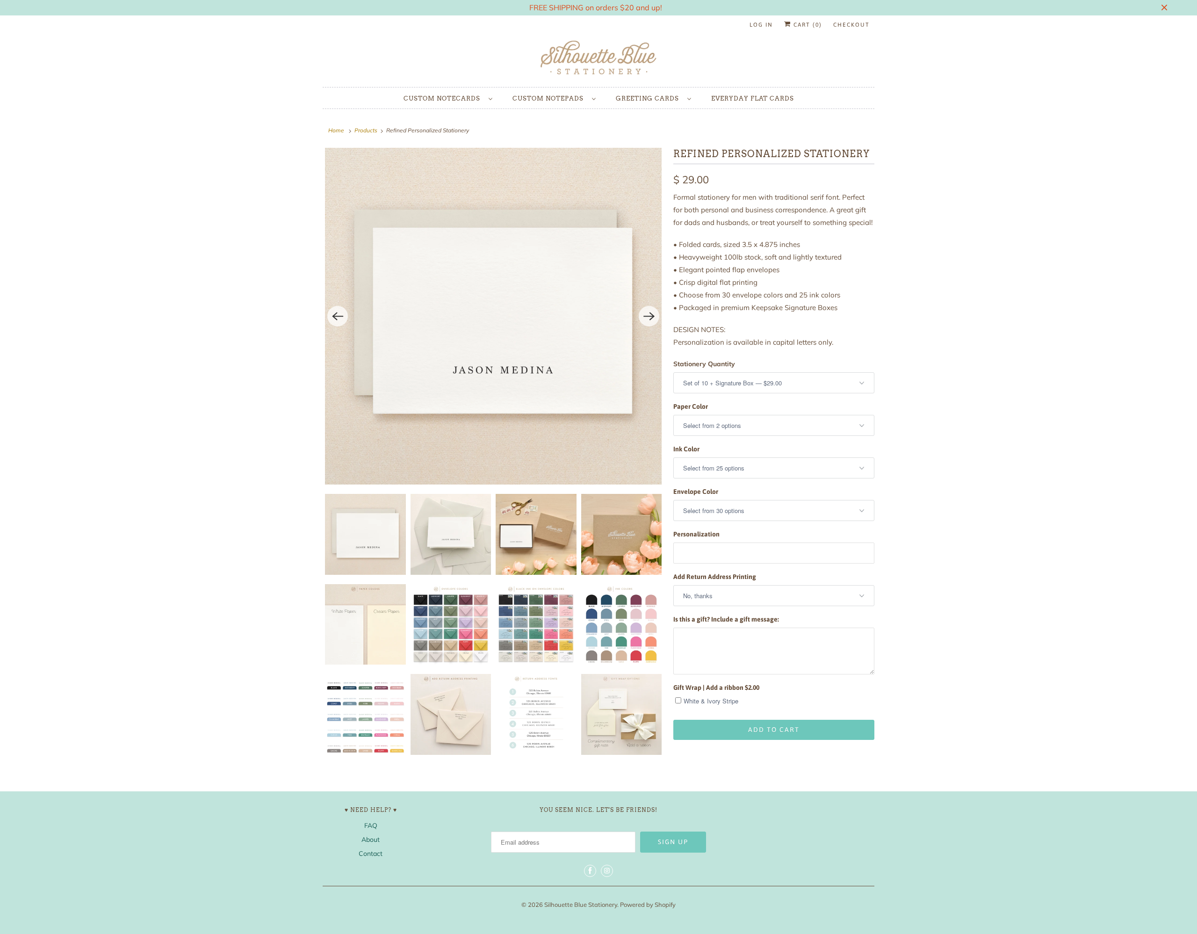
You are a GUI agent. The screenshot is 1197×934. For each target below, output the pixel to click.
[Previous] (337, 316)
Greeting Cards (649, 98)
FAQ (370, 825)
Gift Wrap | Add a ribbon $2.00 (716, 687)
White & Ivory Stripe (711, 700)
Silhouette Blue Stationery (580, 904)
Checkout (851, 25)
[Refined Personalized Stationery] (493, 316)
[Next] (649, 316)
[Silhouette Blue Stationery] (598, 58)
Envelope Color (695, 491)
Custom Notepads (549, 98)
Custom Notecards (444, 98)
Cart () (806, 25)
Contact (370, 853)
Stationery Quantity (704, 364)
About (370, 839)
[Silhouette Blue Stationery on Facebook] (590, 871)
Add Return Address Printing (714, 576)
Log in (761, 25)
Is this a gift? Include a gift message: (726, 619)
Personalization (696, 534)
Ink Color (686, 449)
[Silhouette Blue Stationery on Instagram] (607, 871)
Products (365, 130)
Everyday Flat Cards (752, 98)
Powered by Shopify (648, 904)
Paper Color (690, 406)
